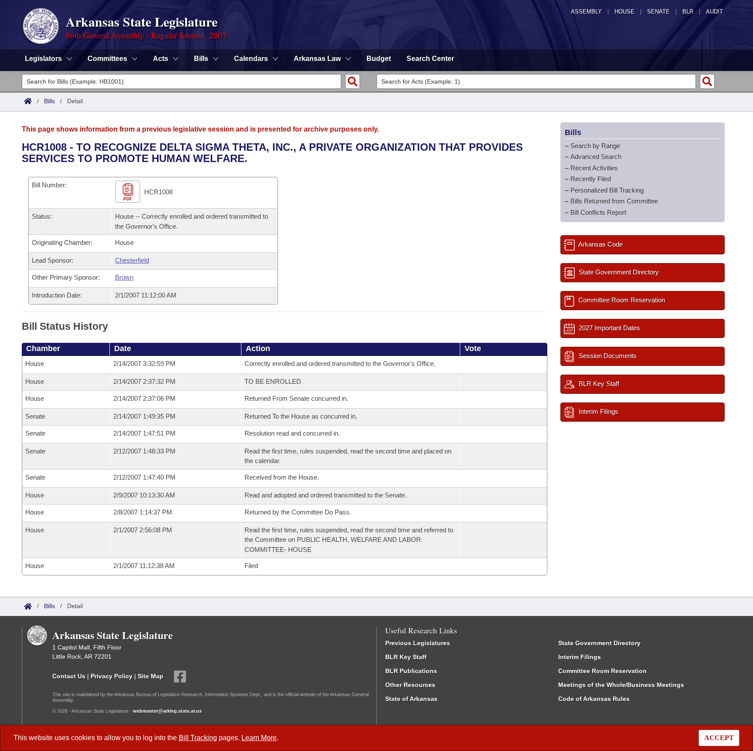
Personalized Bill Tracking (607, 190)
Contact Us (68, 676)
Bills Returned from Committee (614, 201)
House (624, 11)
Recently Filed (590, 179)
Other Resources (410, 684)
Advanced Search (595, 156)
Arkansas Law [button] (317, 58)
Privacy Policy (111, 676)
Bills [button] (201, 58)
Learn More (259, 737)
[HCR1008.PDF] (128, 192)
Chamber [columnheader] (43, 348)
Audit (714, 11)
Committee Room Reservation (602, 670)
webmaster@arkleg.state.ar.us (167, 711)
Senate (658, 11)
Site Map (150, 676)
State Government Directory (599, 642)
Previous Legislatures (417, 642)
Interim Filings (579, 656)
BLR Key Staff (406, 656)
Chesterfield (132, 260)
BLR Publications (411, 670)
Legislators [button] (43, 58)
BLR (687, 11)
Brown (124, 277)
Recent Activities (594, 168)
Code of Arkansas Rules (594, 698)
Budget (378, 58)
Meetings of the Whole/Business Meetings (621, 684)
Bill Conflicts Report (598, 212)
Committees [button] (107, 58)
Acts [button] (160, 58)
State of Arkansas (411, 698)
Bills (49, 101)
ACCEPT (719, 737)
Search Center (430, 58)
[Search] (352, 81)
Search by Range (595, 145)
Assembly (586, 11)
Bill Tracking (198, 737)
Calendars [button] (251, 58)
